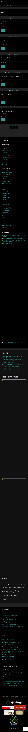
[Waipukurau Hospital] (14, 54)
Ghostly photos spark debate (7, 111)
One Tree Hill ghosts (6, 372)
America (3, 189)
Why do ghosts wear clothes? (8, 656)
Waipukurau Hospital (6, 58)
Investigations (6, 193)
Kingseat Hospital (6, 174)
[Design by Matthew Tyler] (8, 702)
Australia (4, 195)
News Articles (5, 229)
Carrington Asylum (6, 181)
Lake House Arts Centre (7, 183)
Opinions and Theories (7, 225)
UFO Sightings (5, 159)
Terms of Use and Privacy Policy (14, 697)
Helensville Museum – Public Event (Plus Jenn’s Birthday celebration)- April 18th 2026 (14, 658)
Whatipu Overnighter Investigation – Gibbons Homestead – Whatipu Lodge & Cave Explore (12, 360)
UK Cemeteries (6, 210)
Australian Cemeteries (7, 197)
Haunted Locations (6, 146)
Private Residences (6, 176)
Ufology (3, 217)
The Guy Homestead (5, 40)
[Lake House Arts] (8, 707)
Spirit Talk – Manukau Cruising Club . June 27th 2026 (13, 364)
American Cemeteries (7, 191)
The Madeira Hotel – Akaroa (8, 362)
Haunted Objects (5, 164)
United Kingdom (5, 204)
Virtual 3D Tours (5, 148)
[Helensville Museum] (9, 712)
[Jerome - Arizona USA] (14, 90)
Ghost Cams (4, 227)
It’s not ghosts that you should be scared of (11, 368)
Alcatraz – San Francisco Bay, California (10, 76)
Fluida (13, 728)
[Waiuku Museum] (20, 707)
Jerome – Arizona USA (6, 94)
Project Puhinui (5, 178)
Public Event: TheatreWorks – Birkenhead (11, 366)
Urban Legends (5, 161)
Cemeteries (4, 152)
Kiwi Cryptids (4, 154)
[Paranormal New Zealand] (6, 2)
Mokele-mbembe (5, 22)
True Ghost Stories (6, 157)
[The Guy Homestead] (14, 36)
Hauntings (4, 215)
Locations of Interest (6, 155)
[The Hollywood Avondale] (19, 712)
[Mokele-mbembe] (14, 18)
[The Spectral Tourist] (14, 720)
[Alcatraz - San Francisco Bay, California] (14, 72)
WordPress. (18, 728)
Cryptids (4, 199)
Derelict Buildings (6, 206)
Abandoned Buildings (6, 150)
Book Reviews (5, 223)
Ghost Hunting (5, 214)
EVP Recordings (5, 162)
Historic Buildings (5, 170)
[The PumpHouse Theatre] (17, 702)
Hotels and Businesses (7, 172)
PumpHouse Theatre (6, 179)
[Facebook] (14, 693)
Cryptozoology (5, 212)
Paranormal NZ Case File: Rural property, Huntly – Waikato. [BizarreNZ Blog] (12, 357)
